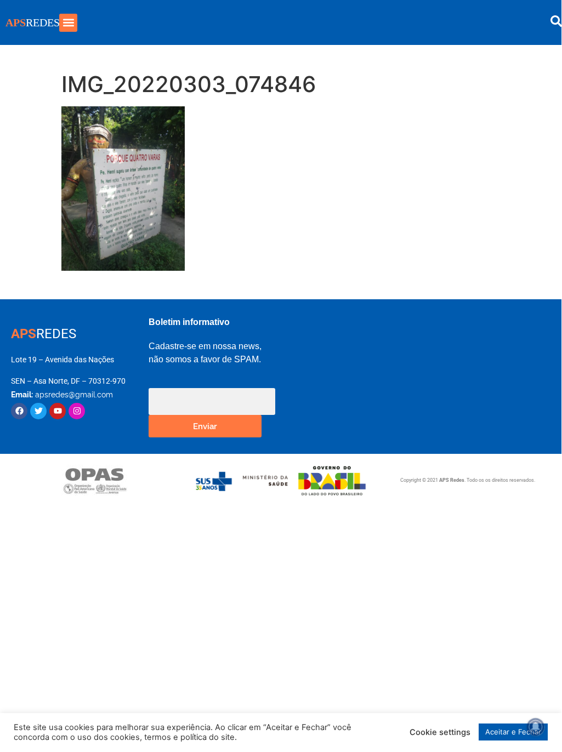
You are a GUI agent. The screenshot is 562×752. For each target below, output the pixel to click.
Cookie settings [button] (440, 732)
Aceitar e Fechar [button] (513, 731)
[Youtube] (57, 411)
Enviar (205, 425)
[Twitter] (38, 411)
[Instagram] (77, 411)
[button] (68, 23)
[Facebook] (19, 411)
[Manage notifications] (535, 727)
